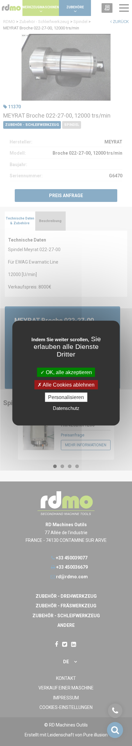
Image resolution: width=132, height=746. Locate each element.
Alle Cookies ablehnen (68, 384)
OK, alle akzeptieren (68, 372)
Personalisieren (66, 397)
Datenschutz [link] (66, 408)
